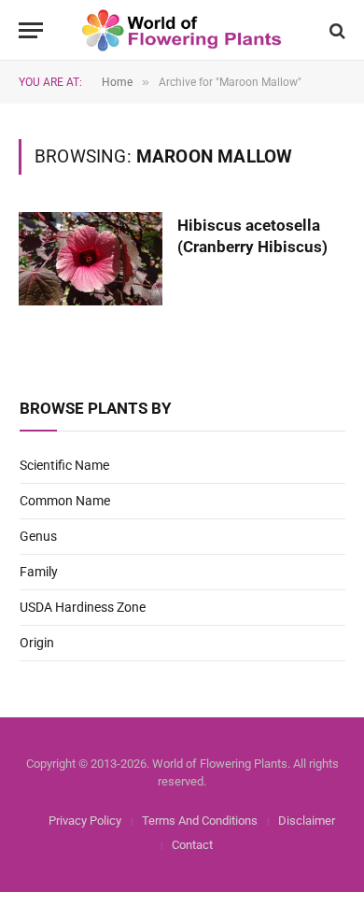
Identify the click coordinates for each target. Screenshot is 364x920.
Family (39, 571)
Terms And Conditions (200, 821)
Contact (192, 845)
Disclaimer (306, 821)
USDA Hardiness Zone (83, 607)
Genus (38, 536)
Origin (37, 642)
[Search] (335, 30)
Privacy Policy (85, 821)
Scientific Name (64, 465)
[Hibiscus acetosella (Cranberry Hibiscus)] (90, 258)
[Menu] (31, 30)
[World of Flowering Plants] (182, 30)
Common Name (65, 500)
